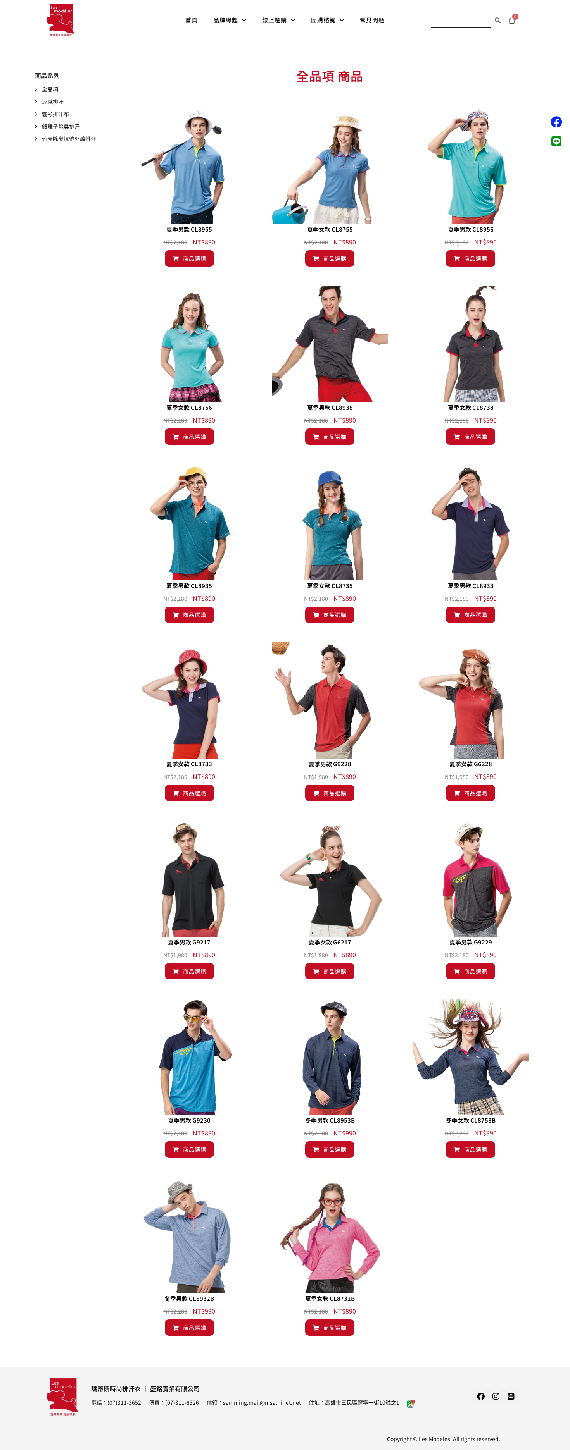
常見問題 (372, 20)
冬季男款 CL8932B (189, 1298)
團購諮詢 (323, 20)
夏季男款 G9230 (189, 1120)
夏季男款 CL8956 (471, 229)
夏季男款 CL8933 (471, 585)
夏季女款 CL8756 (189, 407)
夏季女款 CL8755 (330, 229)
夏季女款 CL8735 (330, 585)
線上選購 (274, 20)
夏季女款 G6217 (330, 942)
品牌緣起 (225, 20)
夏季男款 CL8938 (330, 407)
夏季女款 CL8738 (471, 407)
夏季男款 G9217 (189, 942)
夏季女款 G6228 (470, 764)
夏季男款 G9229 (470, 942)
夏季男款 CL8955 (189, 229)
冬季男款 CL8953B (330, 1120)
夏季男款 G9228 (330, 764)
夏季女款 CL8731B (330, 1298)
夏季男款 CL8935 (189, 585)
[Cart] (512, 20)
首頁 (191, 20)
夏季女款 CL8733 (189, 764)
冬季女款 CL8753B (471, 1120)
